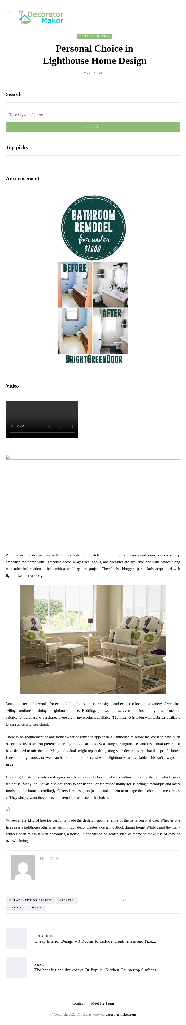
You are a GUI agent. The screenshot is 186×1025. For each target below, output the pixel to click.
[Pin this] (165, 900)
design (15, 907)
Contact (78, 1003)
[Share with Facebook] (141, 900)
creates (66, 900)
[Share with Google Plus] (153, 900)
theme (36, 907)
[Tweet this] (147, 900)
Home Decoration (94, 36)
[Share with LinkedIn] (159, 900)
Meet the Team (102, 1003)
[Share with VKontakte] (171, 900)
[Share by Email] (177, 900)
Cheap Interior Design (30, 900)
